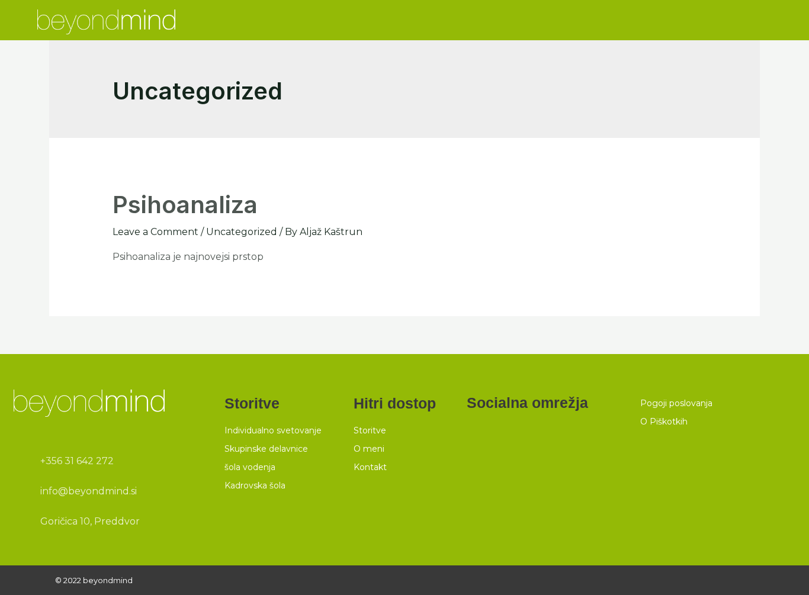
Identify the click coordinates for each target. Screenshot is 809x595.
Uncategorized (241, 231)
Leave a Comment (155, 231)
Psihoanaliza (185, 204)
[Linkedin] (502, 431)
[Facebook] (476, 431)
